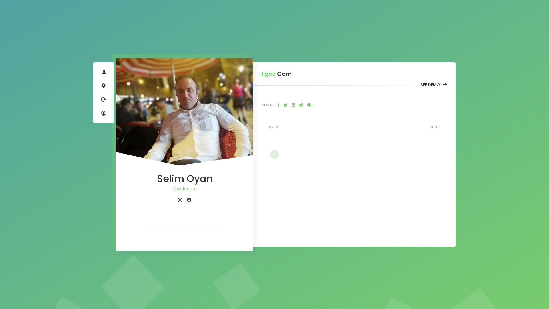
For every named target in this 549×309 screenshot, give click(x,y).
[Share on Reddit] (301, 105)
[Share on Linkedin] (293, 105)
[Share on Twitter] (285, 105)
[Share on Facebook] (278, 105)
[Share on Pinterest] (309, 105)
